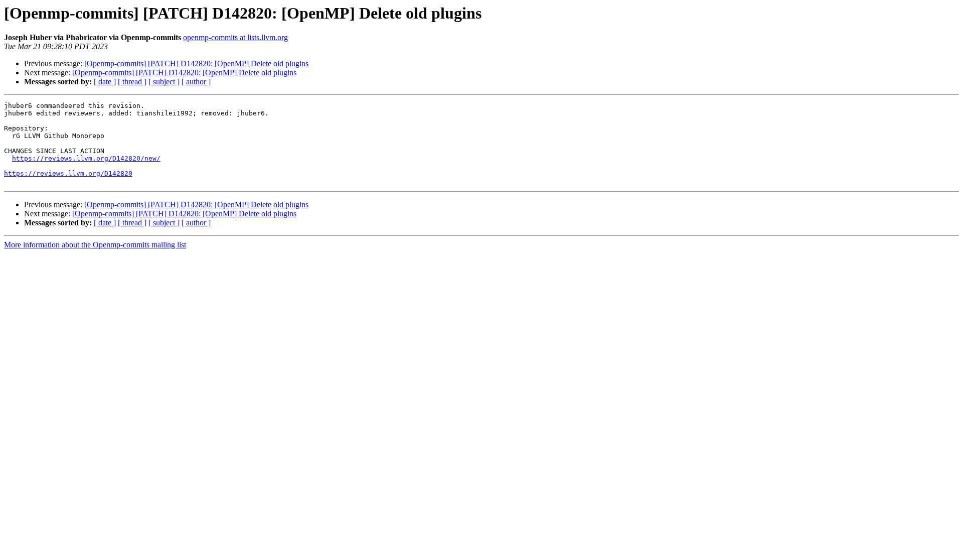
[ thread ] (132, 81)
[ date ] (105, 81)
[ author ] (196, 81)
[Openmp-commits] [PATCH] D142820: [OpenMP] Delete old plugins (196, 63)
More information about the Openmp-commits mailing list (95, 244)
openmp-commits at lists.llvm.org (235, 37)
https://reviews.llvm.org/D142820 (68, 173)
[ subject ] (164, 81)
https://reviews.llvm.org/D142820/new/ (86, 158)
